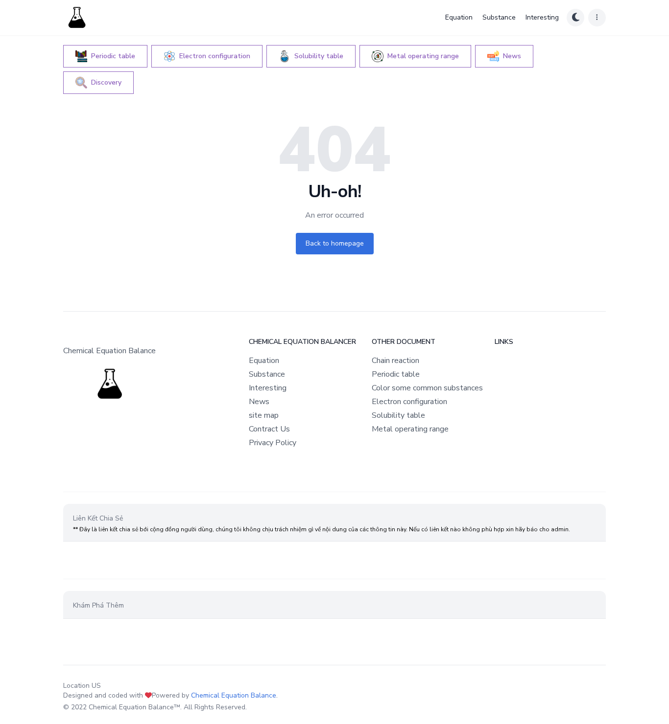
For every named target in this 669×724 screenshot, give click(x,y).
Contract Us (269, 429)
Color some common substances (427, 388)
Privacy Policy (272, 442)
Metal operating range (410, 429)
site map (264, 415)
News (259, 401)
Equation (459, 17)
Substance (499, 17)
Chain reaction (395, 360)
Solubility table (398, 415)
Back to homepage (335, 243)
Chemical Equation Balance (233, 695)
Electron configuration (409, 401)
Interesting (542, 17)
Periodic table (396, 374)
